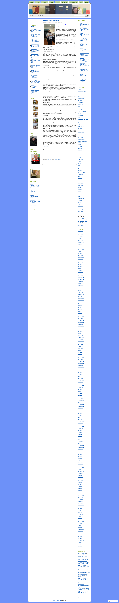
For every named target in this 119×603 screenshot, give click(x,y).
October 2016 (80, 324)
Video (57, 2)
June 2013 (80, 393)
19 (85, 221)
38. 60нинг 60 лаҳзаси (35, 93)
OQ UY (79, 163)
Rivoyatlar (80, 178)
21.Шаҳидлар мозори (35, 64)
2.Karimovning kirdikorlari (84, 24)
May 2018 (80, 288)
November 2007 (81, 501)
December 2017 (81, 298)
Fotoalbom (44, 2)
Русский (79, 113)
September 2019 (81, 260)
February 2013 (81, 400)
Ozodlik (79, 166)
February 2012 (81, 421)
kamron (79, 134)
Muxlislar (80, 152)
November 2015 (81, 342)
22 (80, 222)
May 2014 (80, 374)
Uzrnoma (80, 200)
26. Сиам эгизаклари (35, 71)
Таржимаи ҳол (73, 2)
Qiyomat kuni (80, 174)
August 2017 (80, 305)
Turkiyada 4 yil (81, 198)
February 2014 (81, 380)
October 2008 (80, 486)
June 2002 (80, 536)
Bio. (81, 2)
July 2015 (80, 350)
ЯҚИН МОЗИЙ (81, 122)
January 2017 (80, 318)
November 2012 (81, 406)
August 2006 (80, 516)
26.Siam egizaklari (83, 61)
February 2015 (81, 357)
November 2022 (81, 236)
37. (35, 91)
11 (83, 219)
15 (80, 221)
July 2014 (80, 370)
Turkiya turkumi (81, 196)
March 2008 (80, 493)
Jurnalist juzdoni (81, 132)
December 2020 (81, 249)
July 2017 (80, 307)
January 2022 (80, 240)
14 (78, 221)
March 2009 (80, 477)
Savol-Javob (80, 185)
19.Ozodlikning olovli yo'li (84, 53)
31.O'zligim (82, 68)
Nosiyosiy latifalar (81, 155)
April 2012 (80, 417)
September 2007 (81, 505)
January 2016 (80, 339)
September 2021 (81, 242)
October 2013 (80, 387)
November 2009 (81, 467)
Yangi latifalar (80, 206)
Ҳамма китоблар (81, 172)
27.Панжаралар (34, 72)
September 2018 (81, 283)
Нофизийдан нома (81, 109)
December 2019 (81, 257)
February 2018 (81, 294)
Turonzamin (45, 146)
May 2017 (80, 311)
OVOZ (79, 165)
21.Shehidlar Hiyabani (84, 55)
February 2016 (81, 337)
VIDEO (79, 202)
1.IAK (81, 23)
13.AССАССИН (34, 47)
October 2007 (80, 503)
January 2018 (80, 296)
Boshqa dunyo (81, 98)
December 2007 (81, 499)
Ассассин (80, 100)
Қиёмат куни (80, 170)
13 (86, 219)
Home (31, 2)
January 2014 (80, 382)
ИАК (79, 106)
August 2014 (80, 369)
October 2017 (80, 301)
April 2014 (80, 376)
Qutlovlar (49, 159)
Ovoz (51, 2)
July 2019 (80, 264)
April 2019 (80, 270)
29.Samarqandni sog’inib (84, 65)
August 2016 (80, 328)
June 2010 (80, 456)
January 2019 (80, 275)
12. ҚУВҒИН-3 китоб (35, 46)
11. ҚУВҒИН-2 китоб (35, 45)
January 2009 (80, 480)
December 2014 (81, 361)
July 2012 (80, 411)
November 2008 (81, 484)
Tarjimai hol (80, 193)
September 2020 (81, 253)
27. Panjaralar (82, 63)
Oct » (82, 225)
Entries (34, 15)
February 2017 (81, 316)
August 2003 (80, 533)
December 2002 (81, 534)
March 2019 (80, 272)
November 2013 (81, 385)
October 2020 (80, 251)
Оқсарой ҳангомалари (82, 111)
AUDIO (79, 89)
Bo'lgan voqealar (81, 96)
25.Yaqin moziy (82, 60)
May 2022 (80, 238)
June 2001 (80, 544)
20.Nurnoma (82, 54)
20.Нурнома (33, 62)
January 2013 (80, 402)
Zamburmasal (80, 211)
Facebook (80, 597)
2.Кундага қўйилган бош (34, 185)
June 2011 (80, 436)
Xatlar (79, 204)
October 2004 (80, 525)
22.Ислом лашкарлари (35, 65)
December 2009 (81, 465)
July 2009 (80, 475)
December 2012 (81, 404)
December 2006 (81, 514)
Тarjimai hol (64, 2)
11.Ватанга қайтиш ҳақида (35, 201)
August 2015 (80, 348)
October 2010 (80, 449)
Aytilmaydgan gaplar (82, 91)
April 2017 (80, 313)
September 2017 (81, 303)
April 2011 (80, 439)
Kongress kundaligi (81, 139)
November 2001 (81, 538)
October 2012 (80, 408)
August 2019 (80, 262)
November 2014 (81, 363)
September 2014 (81, 367)
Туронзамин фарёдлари (83, 119)
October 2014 (80, 365)
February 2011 (81, 441)
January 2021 (80, 247)
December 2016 (81, 320)
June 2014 (80, 372)
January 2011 (80, 443)
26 (85, 222)
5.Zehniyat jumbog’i (83, 28)
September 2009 (81, 471)
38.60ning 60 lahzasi (83, 82)
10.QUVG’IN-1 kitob (83, 38)
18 (83, 221)
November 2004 (81, 523)
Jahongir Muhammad (82, 553)
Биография (80, 102)
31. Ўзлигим (33, 78)
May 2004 (80, 527)
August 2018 (80, 285)
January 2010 (80, 464)
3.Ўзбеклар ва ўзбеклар (36, 30)
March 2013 (80, 398)
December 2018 (81, 277)
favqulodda (80, 128)
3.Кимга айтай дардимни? (35, 186)
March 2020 (80, 255)
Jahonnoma (36, 7)
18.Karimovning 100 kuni (84, 51)
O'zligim (79, 157)
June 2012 (80, 413)
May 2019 (80, 268)
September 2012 (81, 410)
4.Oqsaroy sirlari (83, 27)
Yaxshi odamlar (81, 207)
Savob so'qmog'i (81, 183)
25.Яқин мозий (34, 70)
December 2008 (81, 482)
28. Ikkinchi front (83, 64)
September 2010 (81, 451)
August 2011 (80, 432)
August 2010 (80, 452)
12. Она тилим (32, 202)
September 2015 (81, 346)
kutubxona (80, 146)
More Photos (32, 129)
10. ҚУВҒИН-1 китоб (35, 44)
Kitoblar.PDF (80, 137)
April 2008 (80, 492)
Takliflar (79, 191)
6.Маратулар (32, 191)
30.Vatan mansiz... (83, 66)
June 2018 (80, 287)
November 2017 (81, 300)
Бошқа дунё (80, 104)
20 (86, 221)
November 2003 (81, 529)
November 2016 (81, 322)
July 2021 (80, 244)
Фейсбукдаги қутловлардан (51, 20)
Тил (79, 117)
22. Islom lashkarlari (83, 56)
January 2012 (80, 423)
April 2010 (80, 460)
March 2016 (80, 335)
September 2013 (81, 389)
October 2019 (80, 259)
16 (81, 221)
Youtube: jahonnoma (82, 209)
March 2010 (80, 462)
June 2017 (80, 309)
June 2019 (80, 266)
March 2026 (80, 231)
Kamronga (80, 135)
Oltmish (79, 161)
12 (85, 219)
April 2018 (80, 290)
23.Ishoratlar (82, 58)
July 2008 (80, 488)
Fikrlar (79, 130)
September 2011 (81, 430)
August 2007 (80, 506)
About (37, 2)
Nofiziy (79, 153)
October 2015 (80, 344)
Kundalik (79, 144)
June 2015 (80, 352)
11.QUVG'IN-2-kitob (83, 39)
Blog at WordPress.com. (57, 600)
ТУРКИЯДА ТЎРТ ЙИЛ (82, 554)
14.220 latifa (82, 43)
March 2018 (80, 292)
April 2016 (80, 333)
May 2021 (80, 246)
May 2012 (80, 415)
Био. (86, 2)
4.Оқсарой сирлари (35, 31)
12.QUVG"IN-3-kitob (83, 40)
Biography (80, 94)
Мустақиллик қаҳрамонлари (83, 107)
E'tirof (79, 124)
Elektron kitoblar (81, 126)
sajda (79, 181)
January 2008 (80, 497)
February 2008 (81, 495)
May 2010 (80, 458)
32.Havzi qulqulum (83, 69)
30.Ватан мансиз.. (34, 77)
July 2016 (80, 329)
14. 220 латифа (34, 49)
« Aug (79, 225)
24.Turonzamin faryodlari (84, 59)
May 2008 (80, 490)
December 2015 (81, 341)
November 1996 (81, 547)
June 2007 (80, 508)
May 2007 (80, 510)
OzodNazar (80, 168)
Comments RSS (40, 15)
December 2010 (81, 445)
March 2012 (80, 419)
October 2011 (80, 428)
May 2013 (80, 395)
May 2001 (80, 546)
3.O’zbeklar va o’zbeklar (84, 25)
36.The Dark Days (34, 88)
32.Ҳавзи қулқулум (34, 80)
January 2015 (80, 359)
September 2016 (81, 326)
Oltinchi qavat (80, 159)
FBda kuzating (33, 21)
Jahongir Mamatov (57, 159)
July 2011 (80, 434)
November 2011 (81, 426)
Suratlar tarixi (80, 189)
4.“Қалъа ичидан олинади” (35, 187)
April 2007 (80, 512)
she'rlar (79, 187)
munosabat (80, 150)
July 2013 (80, 391)
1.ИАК (32, 26)
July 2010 (80, 454)
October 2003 (80, 531)
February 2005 (81, 521)
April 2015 (80, 354)
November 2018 (81, 279)
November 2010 (81, 447)
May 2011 (80, 437)
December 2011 (81, 424)
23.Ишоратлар (34, 66)
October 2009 (80, 469)
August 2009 (80, 473)
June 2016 (80, 331)
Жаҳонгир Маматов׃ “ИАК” (83, 559)
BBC (79, 93)
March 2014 (80, 378)
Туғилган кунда (47, 162)
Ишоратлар (52, 162)
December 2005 (81, 519)
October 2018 (80, 281)
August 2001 (80, 542)
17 (82, 221)
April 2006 (80, 518)
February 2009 (81, 478)
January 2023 (80, 234)
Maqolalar (80, 148)
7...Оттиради (32, 192)
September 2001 (81, 540)
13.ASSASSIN (82, 41)
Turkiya (79, 194)
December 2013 (81, 383)
